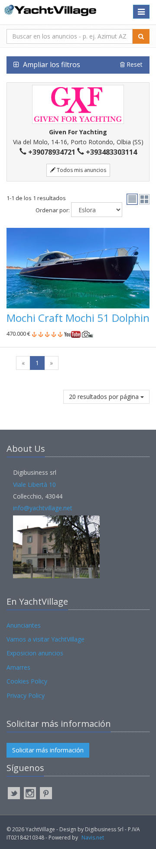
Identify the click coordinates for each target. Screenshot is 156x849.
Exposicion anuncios (34, 653)
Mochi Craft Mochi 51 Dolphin (78, 318)
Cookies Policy (26, 681)
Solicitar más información (48, 750)
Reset (134, 64)
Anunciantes (23, 625)
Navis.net (92, 837)
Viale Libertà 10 (34, 484)
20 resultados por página (104, 396)
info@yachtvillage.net (42, 508)
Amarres (18, 667)
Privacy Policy (25, 695)
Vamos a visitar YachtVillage (45, 639)
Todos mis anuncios (80, 170)
